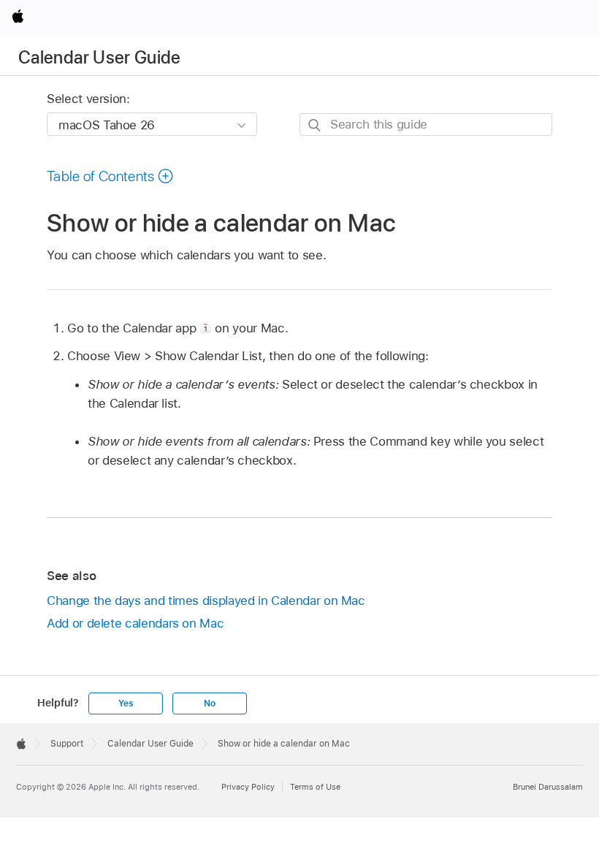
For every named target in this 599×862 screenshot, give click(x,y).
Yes (125, 703)
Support (66, 744)
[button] (110, 176)
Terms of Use (315, 787)
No (209, 703)
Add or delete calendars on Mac (135, 623)
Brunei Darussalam (548, 787)
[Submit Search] (315, 125)
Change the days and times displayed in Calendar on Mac (206, 600)
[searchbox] (426, 124)
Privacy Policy (248, 787)
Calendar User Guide (99, 57)
